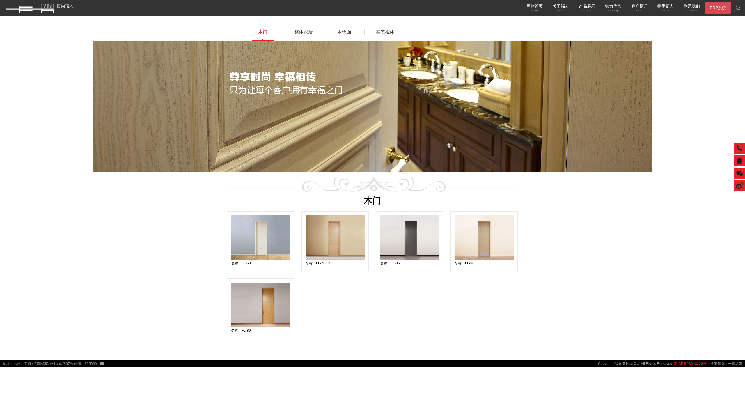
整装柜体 (385, 31)
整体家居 (303, 31)
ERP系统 (718, 8)
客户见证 (639, 8)
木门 (262, 31)
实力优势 (613, 8)
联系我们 (692, 8)
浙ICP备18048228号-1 (692, 364)
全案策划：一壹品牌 (726, 364)
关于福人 (561, 8)
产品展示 (587, 8)
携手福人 (665, 8)
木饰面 (344, 31)
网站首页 (534, 8)
